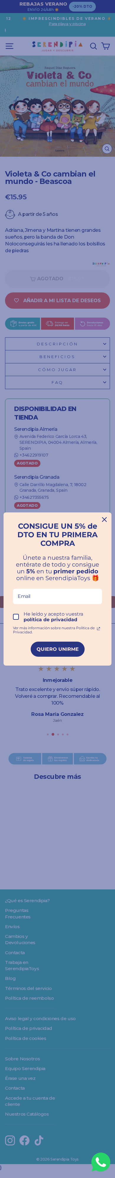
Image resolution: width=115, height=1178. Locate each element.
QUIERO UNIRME (58, 649)
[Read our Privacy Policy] (98, 628)
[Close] (104, 519)
